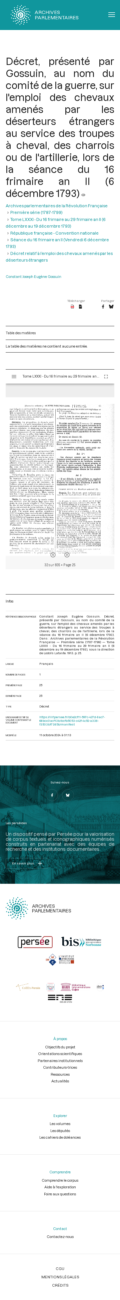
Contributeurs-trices (60, 1067)
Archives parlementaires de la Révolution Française (57, 205)
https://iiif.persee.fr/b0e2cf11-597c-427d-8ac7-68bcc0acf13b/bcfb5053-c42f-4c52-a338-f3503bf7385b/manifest (72, 720)
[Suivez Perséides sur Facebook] (52, 795)
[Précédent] (53, 555)
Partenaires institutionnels (60, 1060)
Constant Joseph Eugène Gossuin (33, 276)
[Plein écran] (106, 377)
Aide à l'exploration (60, 1187)
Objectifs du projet (60, 1047)
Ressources (60, 1074)
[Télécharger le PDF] (72, 307)
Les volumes (60, 1123)
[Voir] (83, 193)
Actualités (60, 1081)
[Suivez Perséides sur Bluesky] (68, 795)
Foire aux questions (60, 1194)
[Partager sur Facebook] (103, 307)
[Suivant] (67, 555)
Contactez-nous (60, 1236)
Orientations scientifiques (60, 1053)
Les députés (60, 1130)
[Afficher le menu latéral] (14, 377)
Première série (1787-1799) (36, 212)
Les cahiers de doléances (60, 1137)
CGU (60, 1268)
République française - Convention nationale (54, 233)
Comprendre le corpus (60, 1180)
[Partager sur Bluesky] (111, 307)
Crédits (60, 1285)
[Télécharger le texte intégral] (80, 307)
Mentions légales (60, 1277)
